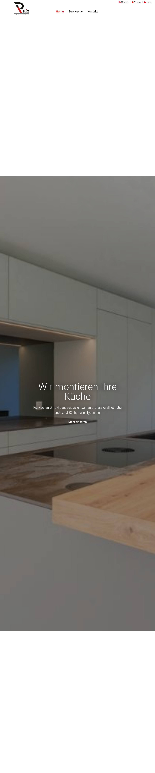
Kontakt (93, 11)
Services (74, 11)
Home (60, 11)
